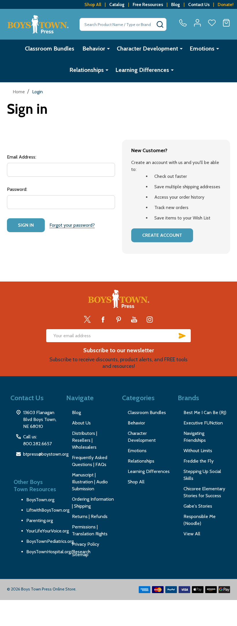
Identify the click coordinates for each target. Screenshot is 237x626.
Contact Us (199, 4)
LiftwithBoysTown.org (47, 510)
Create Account (162, 235)
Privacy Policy (85, 544)
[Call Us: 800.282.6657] (183, 23)
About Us (81, 423)
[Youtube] (134, 319)
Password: (17, 189)
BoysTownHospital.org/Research (58, 551)
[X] (87, 319)
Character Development (147, 48)
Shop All (92, 4)
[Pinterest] (118, 319)
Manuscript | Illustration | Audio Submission (90, 481)
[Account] (197, 23)
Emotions (202, 48)
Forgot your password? (72, 225)
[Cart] (226, 23)
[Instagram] (150, 319)
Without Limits (198, 450)
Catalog (117, 4)
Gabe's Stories (198, 506)
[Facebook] (103, 319)
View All (192, 533)
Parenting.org (39, 520)
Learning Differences (142, 69)
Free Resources (148, 4)
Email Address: (21, 157)
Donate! (226, 4)
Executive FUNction (203, 423)
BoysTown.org (40, 499)
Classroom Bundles (49, 48)
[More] (108, 48)
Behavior (93, 48)
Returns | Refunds (90, 516)
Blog (175, 4)
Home (19, 91)
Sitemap (80, 554)
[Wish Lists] (212, 23)
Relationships (86, 69)
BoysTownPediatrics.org (50, 541)
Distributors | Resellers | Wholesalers (84, 440)
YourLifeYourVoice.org (47, 531)
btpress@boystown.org (45, 454)
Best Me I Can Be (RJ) (205, 412)
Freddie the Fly (199, 461)
